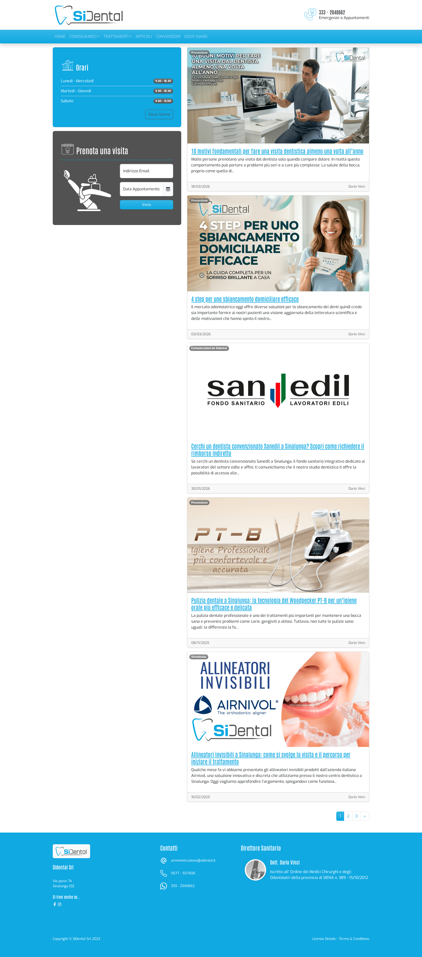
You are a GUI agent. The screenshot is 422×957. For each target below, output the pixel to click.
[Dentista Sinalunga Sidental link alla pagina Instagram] (60, 903)
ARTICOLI (144, 36)
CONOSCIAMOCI (83, 36)
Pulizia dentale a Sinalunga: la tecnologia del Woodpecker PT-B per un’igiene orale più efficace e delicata (274, 603)
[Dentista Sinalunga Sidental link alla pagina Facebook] (55, 903)
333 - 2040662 (183, 886)
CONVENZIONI (168, 36)
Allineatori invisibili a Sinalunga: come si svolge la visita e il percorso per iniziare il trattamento (270, 757)
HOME (60, 36)
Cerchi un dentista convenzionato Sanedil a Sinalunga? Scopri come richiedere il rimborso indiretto (277, 449)
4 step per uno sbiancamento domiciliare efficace (245, 298)
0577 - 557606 (183, 873)
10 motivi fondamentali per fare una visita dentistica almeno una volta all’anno (277, 150)
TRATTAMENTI (116, 36)
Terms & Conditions (354, 939)
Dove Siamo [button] (159, 114)
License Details (324, 939)
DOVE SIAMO (195, 36)
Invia (146, 204)
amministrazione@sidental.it (193, 860)
